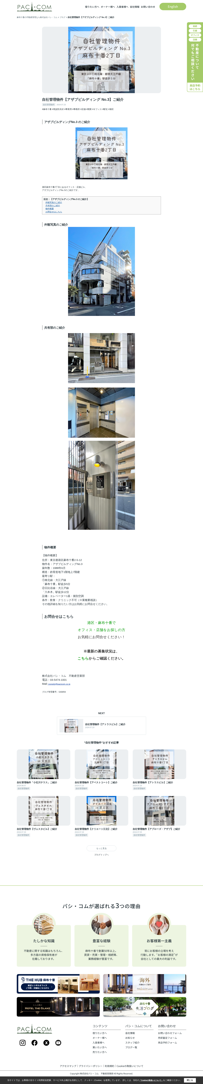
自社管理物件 (49, 105)
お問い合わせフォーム (170, 1033)
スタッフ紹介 (132, 1042)
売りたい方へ (100, 1052)
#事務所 (76, 109)
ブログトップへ (101, 855)
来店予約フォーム (167, 1042)
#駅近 (105, 109)
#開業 (89, 109)
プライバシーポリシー (90, 1066)
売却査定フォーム (167, 1038)
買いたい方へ (100, 1047)
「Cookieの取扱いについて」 (151, 1080)
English (173, 6)
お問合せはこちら (53, 212)
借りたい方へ (92, 6)
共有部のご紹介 (52, 205)
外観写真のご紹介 (53, 202)
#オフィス (97, 109)
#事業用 (68, 109)
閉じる (190, 1080)
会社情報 (134, 6)
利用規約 (109, 1066)
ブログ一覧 (131, 1047)
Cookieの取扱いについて (130, 1066)
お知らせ (130, 1038)
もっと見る (101, 848)
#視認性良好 (58, 109)
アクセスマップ (68, 1066)
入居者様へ (122, 6)
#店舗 (83, 109)
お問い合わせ (148, 6)
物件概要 (49, 208)
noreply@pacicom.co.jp (59, 684)
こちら (83, 658)
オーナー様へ (108, 6)
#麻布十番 (47, 109)
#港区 (111, 109)
